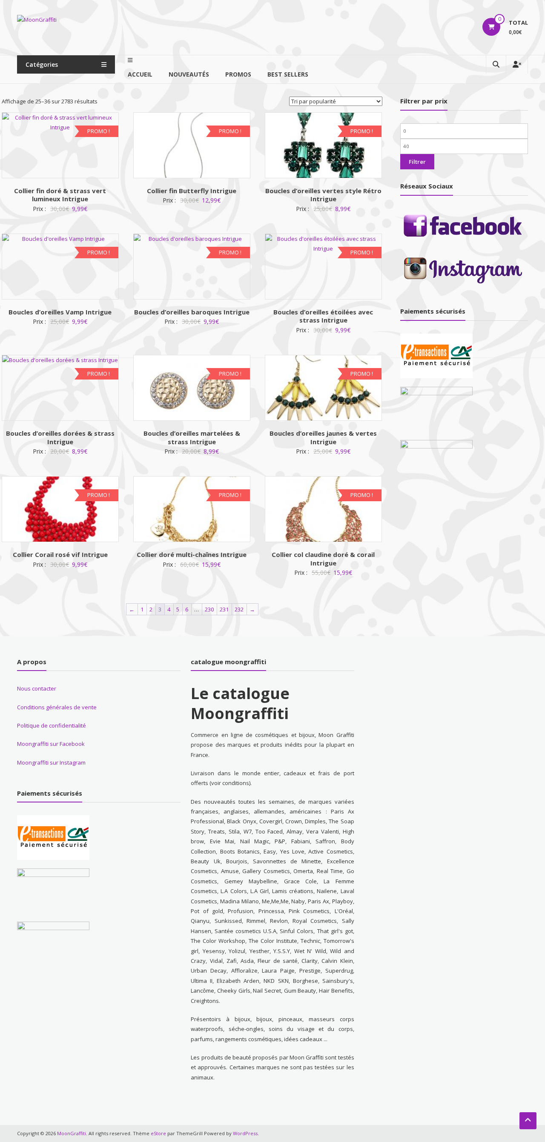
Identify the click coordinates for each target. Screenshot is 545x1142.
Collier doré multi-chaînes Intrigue (192, 554)
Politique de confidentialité (51, 725)
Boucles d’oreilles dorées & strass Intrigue (60, 437)
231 (224, 609)
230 (209, 609)
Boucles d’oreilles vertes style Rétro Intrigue (323, 194)
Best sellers (287, 74)
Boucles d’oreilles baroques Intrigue (192, 312)
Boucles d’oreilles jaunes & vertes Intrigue (323, 437)
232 (239, 609)
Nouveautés (189, 74)
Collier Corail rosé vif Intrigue (60, 554)
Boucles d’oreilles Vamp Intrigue (60, 312)
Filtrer (417, 162)
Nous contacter (36, 688)
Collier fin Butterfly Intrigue (191, 190)
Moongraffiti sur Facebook (51, 744)
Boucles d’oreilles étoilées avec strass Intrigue (323, 316)
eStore (158, 1133)
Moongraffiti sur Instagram (51, 762)
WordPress (245, 1133)
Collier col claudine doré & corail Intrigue (323, 558)
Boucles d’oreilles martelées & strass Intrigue (191, 437)
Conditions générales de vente (57, 707)
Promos (238, 74)
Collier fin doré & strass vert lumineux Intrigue (60, 194)
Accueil (140, 74)
